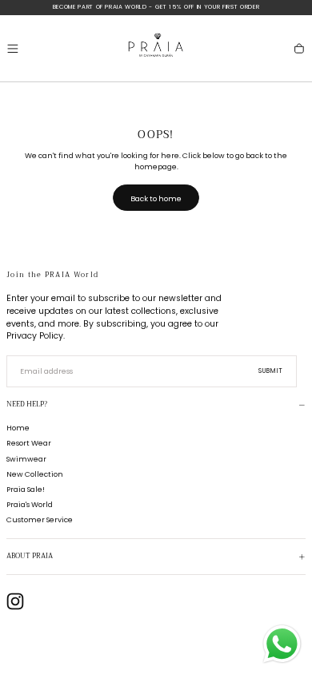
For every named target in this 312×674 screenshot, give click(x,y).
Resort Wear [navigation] (28, 443)
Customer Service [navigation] (39, 519)
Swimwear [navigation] (26, 459)
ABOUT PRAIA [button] (29, 556)
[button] (12, 48)
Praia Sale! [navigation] (25, 489)
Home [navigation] (18, 427)
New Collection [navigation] (34, 474)
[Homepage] (156, 48)
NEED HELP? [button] (26, 404)
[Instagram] (15, 601)
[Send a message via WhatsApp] (282, 644)
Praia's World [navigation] (29, 504)
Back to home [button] (156, 198)
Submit (271, 371)
